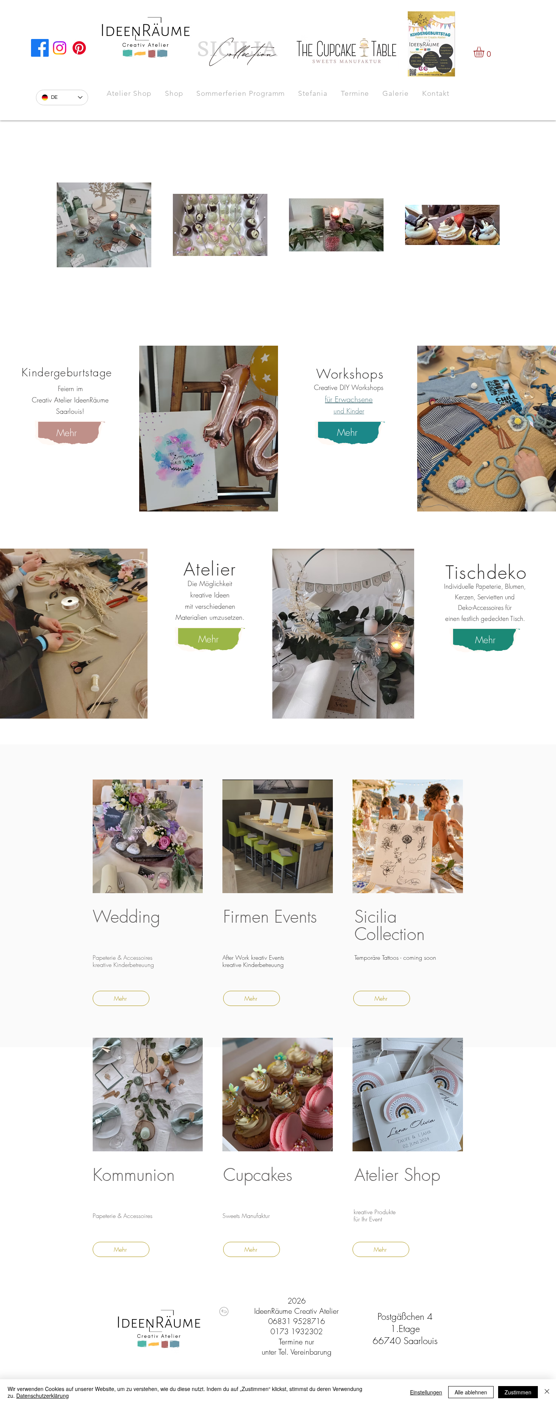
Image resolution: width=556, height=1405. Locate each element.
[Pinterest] (79, 48)
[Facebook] (40, 48)
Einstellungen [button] (426, 1392)
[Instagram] (59, 48)
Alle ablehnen (471, 1392)
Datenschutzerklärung (42, 1395)
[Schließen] (546, 1392)
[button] (485, 52)
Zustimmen (518, 1392)
